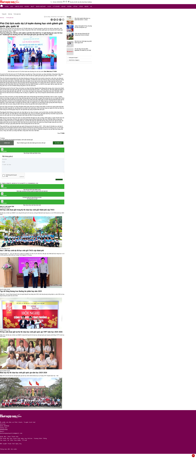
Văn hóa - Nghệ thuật (41, 6)
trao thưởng (10, 139)
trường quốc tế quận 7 (73, 57)
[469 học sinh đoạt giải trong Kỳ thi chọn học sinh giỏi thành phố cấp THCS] (31, 231)
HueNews (90, 2)
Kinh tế (32, 6)
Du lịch (49, 6)
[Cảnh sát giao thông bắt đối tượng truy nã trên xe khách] (70, 36)
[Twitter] (63, 19)
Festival (7, 6)
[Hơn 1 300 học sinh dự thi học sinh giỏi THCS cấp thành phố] (31, 272)
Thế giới (81, 6)
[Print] (52, 19)
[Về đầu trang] (193, 455)
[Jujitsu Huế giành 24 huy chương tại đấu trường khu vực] (70, 28)
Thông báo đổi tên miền (8, 449)
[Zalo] (57, 19)
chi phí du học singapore (74, 60)
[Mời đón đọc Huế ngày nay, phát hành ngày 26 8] (70, 43)
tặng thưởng (16, 139)
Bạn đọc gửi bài (73, 2)
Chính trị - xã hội (19, 6)
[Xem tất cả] (91, 6)
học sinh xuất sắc (24, 139)
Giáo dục (63, 6)
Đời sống (69, 6)
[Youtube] (69, 2)
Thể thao (75, 6)
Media (11, 6)
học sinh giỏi (3, 139)
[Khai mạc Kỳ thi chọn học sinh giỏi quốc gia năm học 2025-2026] (31, 393)
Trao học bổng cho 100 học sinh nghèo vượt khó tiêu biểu (19, 33)
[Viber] (60, 19)
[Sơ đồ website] (64, 2)
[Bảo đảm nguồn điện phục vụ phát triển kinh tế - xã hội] (70, 21)
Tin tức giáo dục (17, 14)
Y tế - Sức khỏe (56, 6)
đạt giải (31, 139)
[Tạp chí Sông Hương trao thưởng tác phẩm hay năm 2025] (31, 313)
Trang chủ (4, 14)
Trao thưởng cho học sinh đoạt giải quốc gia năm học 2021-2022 (30, 34)
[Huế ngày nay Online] (9, 3)
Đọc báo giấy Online (82, 2)
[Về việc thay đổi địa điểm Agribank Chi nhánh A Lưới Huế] (70, 51)
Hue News (27, 6)
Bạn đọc (86, 6)
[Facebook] (66, 2)
